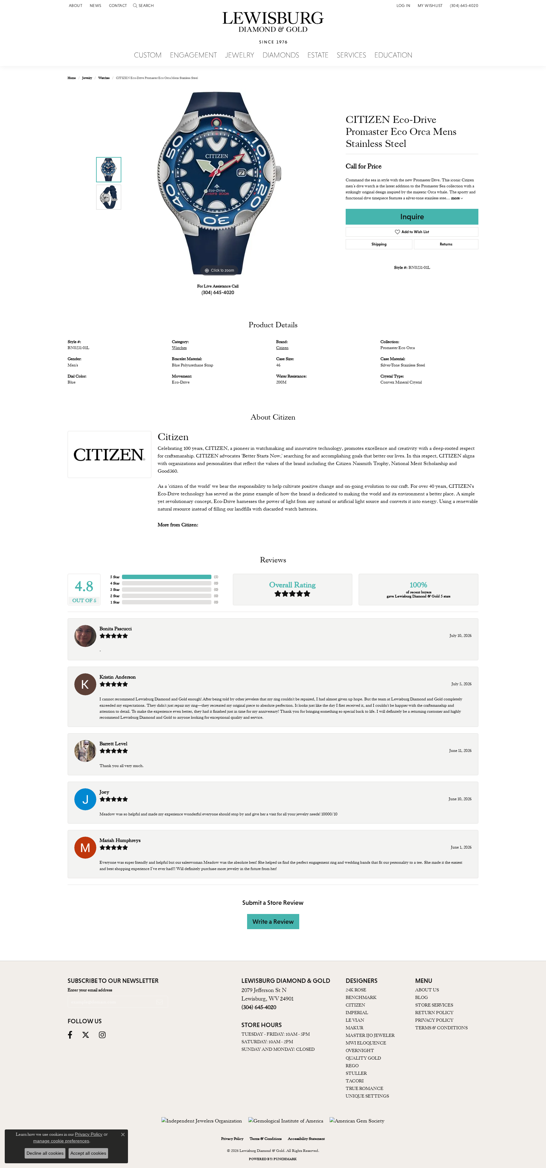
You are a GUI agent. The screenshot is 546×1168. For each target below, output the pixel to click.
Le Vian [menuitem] (355, 1020)
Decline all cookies (45, 1153)
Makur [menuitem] (354, 1028)
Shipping (379, 244)
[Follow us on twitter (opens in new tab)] (86, 1035)
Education (393, 55)
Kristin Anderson (118, 677)
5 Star (114, 576)
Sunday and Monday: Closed (278, 1049)
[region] (219, 183)
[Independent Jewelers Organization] (201, 1121)
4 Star (114, 583)
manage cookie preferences (61, 1140)
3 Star (114, 589)
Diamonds (281, 55)
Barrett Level (113, 744)
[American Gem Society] (357, 1121)
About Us (427, 990)
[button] (143, 5)
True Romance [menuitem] (364, 1088)
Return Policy (434, 1012)
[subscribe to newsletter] (159, 1002)
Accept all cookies (88, 1153)
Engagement (193, 55)
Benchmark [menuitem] (361, 997)
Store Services (434, 1005)
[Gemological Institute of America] (285, 1121)
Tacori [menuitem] (355, 1081)
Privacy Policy (434, 1020)
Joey (104, 792)
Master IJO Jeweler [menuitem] (370, 1035)
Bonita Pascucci (116, 629)
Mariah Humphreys (120, 840)
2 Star (114, 595)
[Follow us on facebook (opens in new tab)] (70, 1035)
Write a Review (273, 921)
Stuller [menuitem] (356, 1073)
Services (351, 55)
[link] (75, 5)
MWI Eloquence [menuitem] (366, 1043)
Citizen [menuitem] (355, 1005)
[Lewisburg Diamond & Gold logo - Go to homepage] (273, 31)
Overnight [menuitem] (360, 1050)
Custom (148, 55)
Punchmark (285, 1159)
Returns (446, 244)
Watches (104, 78)
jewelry (87, 78)
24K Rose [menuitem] (356, 990)
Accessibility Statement (306, 1138)
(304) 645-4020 (218, 292)
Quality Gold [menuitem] (363, 1058)
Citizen (282, 347)
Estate (318, 55)
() (216, 576)
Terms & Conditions (441, 1028)
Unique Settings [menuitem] (367, 1096)
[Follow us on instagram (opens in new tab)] (102, 1035)
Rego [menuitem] (352, 1065)
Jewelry (239, 55)
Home (72, 78)
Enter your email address (90, 990)
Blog (421, 997)
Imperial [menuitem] (357, 1012)
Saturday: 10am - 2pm (267, 1041)
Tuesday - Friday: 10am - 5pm (275, 1034)
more (456, 198)
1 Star (115, 602)
